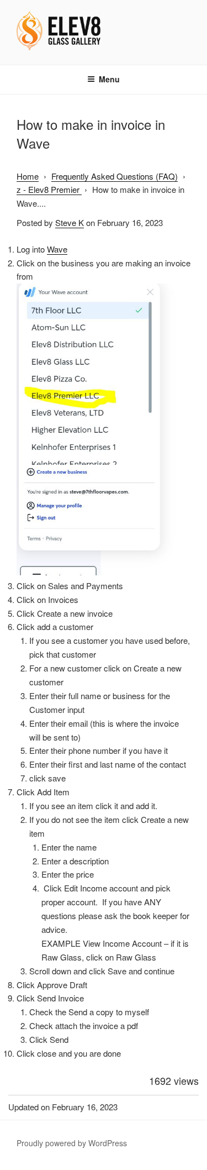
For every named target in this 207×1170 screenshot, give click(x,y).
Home (28, 176)
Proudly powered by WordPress (72, 1142)
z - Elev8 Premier (49, 189)
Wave (57, 249)
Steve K (69, 222)
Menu (109, 79)
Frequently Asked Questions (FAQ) (114, 176)
